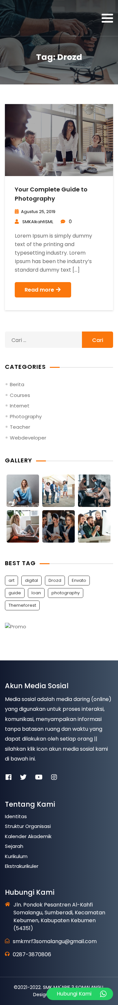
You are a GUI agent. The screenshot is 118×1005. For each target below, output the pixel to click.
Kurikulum (16, 856)
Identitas (16, 816)
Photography (26, 416)
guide (15, 593)
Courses (20, 395)
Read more (40, 290)
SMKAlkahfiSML (37, 222)
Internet (20, 405)
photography (65, 593)
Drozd (55, 580)
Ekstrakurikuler (21, 866)
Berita (17, 384)
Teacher (20, 426)
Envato (79, 580)
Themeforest (22, 605)
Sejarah (14, 846)
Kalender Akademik (28, 836)
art (11, 580)
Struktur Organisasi (28, 826)
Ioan (36, 593)
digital (31, 580)
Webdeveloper (28, 437)
